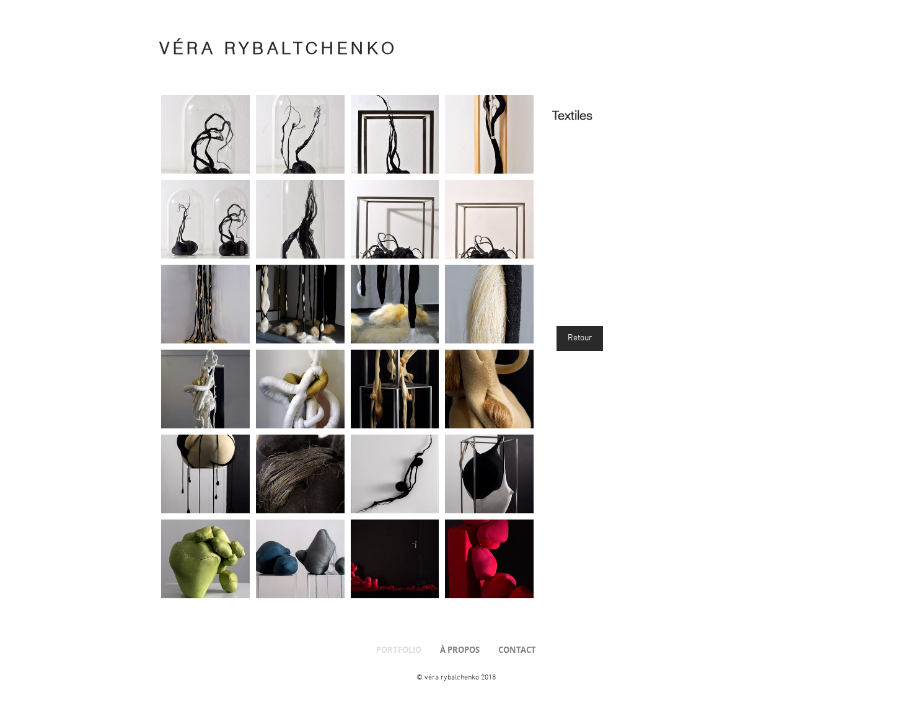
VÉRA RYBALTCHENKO (278, 48)
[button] (205, 134)
